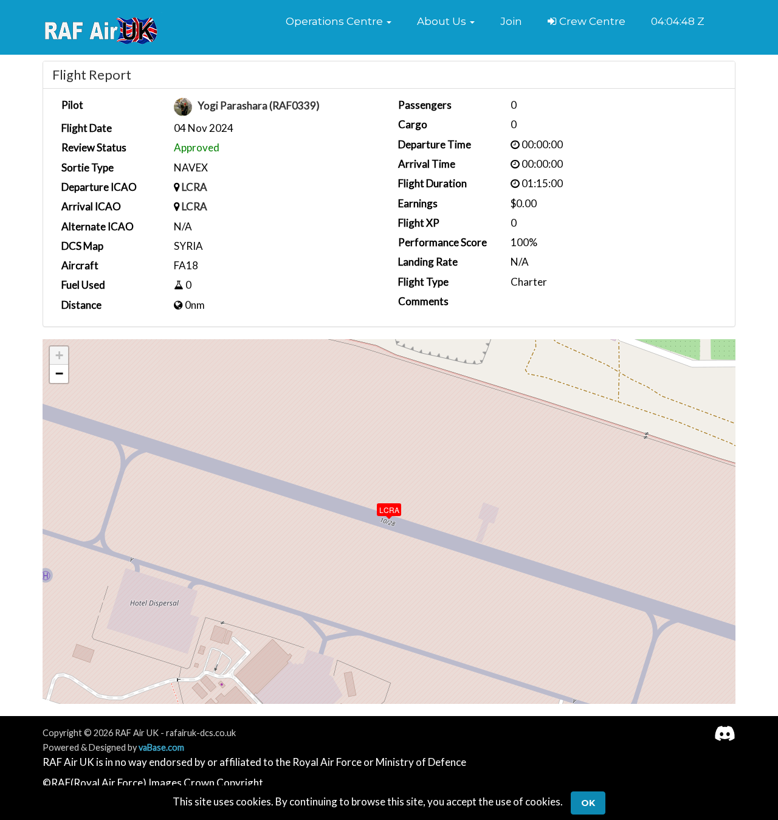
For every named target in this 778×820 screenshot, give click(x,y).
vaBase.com (161, 747)
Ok (588, 803)
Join (511, 21)
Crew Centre (591, 21)
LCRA (194, 187)
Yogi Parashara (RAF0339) (259, 106)
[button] (338, 21)
